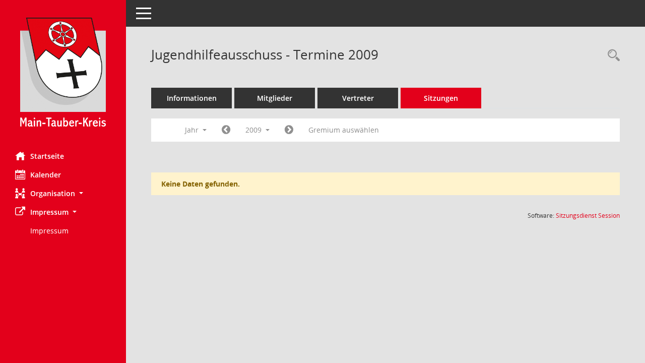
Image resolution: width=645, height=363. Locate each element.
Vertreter (358, 98)
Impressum (49, 230)
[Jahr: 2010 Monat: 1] (289, 130)
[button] (63, 193)
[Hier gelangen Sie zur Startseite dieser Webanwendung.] (63, 72)
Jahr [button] (193, 130)
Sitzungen (441, 98)
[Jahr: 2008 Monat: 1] (226, 130)
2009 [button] (254, 130)
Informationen (192, 98)
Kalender (45, 174)
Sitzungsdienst (588, 215)
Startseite (47, 156)
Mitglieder (274, 98)
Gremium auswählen (343, 130)
